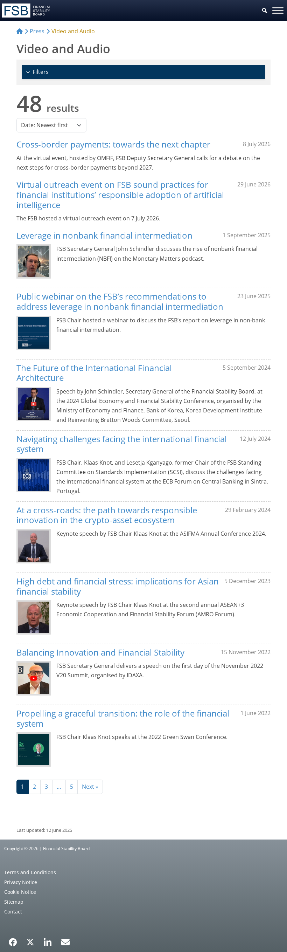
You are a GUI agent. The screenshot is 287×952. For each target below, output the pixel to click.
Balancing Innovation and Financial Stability (100, 652)
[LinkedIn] (48, 939)
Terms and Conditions (30, 872)
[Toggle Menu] (278, 10)
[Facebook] (13, 939)
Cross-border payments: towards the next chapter (113, 144)
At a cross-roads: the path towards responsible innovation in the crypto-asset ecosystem (106, 515)
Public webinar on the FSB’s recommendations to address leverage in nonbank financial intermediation (119, 301)
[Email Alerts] (65, 941)
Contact (13, 911)
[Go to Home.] (19, 31)
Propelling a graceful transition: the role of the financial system (122, 718)
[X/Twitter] (30, 941)
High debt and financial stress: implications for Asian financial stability (117, 586)
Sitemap (13, 901)
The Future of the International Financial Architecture (94, 373)
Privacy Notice (20, 882)
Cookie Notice (20, 892)
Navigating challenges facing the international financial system (121, 444)
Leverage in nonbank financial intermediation (104, 235)
